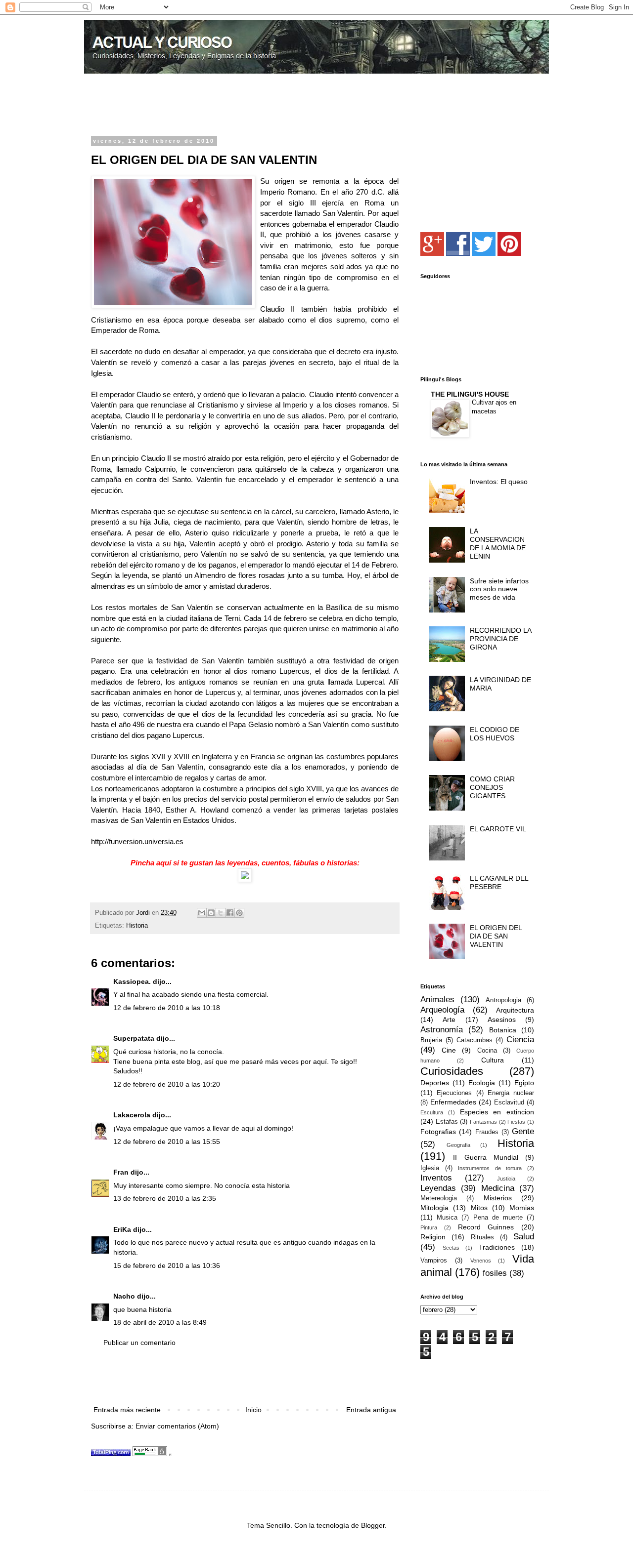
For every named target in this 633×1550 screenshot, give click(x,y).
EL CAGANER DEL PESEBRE (499, 882)
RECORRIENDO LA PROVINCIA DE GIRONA (500, 638)
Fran (121, 1172)
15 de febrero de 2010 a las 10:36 (166, 1265)
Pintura (428, 1227)
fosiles (495, 1273)
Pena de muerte (498, 1217)
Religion (433, 1237)
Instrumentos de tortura (490, 1168)
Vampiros (433, 1260)
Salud (523, 1236)
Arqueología (442, 1010)
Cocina (487, 1050)
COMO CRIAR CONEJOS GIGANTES (492, 787)
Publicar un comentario (139, 1342)
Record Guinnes (486, 1227)
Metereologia (438, 1198)
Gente (523, 1131)
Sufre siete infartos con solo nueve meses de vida (499, 589)
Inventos (436, 1178)
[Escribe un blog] (211, 913)
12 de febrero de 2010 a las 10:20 (166, 1084)
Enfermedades (453, 1102)
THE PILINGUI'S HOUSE (470, 394)
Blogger (373, 1525)
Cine (449, 1050)
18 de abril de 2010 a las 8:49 (160, 1322)
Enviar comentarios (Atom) (177, 1426)
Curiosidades (451, 1071)
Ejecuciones (454, 1093)
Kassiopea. (132, 981)
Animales (437, 999)
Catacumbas (474, 1040)
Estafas (447, 1121)
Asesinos (502, 1019)
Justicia (506, 1179)
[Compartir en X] (221, 913)
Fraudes (486, 1132)
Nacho (124, 1296)
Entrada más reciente (127, 1410)
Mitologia (434, 1208)
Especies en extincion (497, 1112)
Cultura (492, 1060)
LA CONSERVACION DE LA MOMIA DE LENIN (498, 543)
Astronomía (441, 1029)
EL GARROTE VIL (498, 829)
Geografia (458, 1145)
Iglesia (429, 1168)
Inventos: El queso (499, 482)
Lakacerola (131, 1115)
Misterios (498, 1198)
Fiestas (516, 1122)
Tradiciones (497, 1247)
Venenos (480, 1261)
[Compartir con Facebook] (230, 913)
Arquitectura (515, 1010)
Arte (449, 1019)
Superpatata (133, 1038)
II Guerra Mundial (485, 1157)
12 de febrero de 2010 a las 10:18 (166, 1008)
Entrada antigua (371, 1410)
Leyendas (438, 1188)
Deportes (434, 1083)
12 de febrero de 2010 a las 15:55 (166, 1141)
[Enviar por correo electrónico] (202, 913)
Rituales (482, 1237)
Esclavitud (509, 1102)
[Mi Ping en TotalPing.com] (111, 1454)
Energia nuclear (511, 1093)
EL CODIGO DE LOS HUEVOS (494, 734)
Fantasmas (483, 1122)
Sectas (451, 1248)
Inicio (253, 1410)
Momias (521, 1208)
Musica (447, 1217)
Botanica (502, 1030)
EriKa (122, 1229)
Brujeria (431, 1040)
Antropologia (503, 1000)
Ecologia (481, 1083)
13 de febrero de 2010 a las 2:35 (164, 1198)
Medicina (497, 1188)
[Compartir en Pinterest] (239, 913)
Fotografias (438, 1132)
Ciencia (520, 1039)
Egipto (524, 1083)
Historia (137, 925)
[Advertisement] (206, 106)
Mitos (479, 1208)
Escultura (431, 1112)
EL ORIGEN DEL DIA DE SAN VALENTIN (496, 936)
